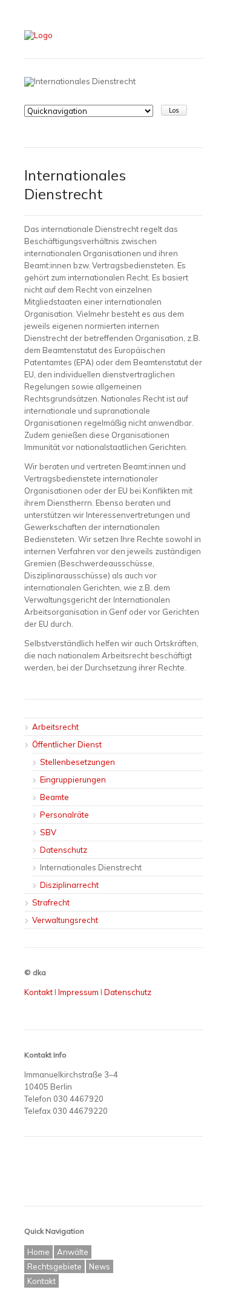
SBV (48, 832)
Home (38, 1252)
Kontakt (38, 992)
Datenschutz (63, 850)
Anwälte (72, 1252)
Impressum (78, 992)
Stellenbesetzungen (77, 762)
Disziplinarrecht (69, 885)
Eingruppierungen (73, 779)
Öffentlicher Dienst (67, 744)
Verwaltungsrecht (65, 920)
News (99, 1266)
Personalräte (64, 814)
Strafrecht (51, 902)
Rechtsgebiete (54, 1266)
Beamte (54, 797)
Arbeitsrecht (55, 727)
